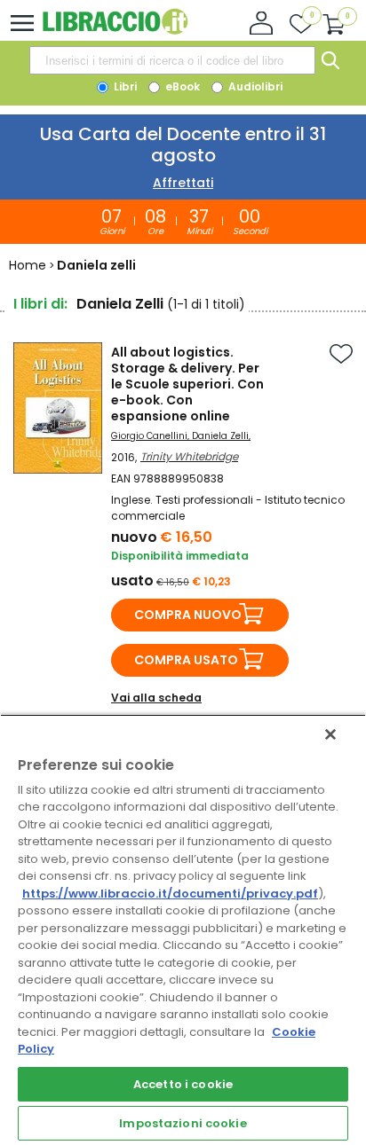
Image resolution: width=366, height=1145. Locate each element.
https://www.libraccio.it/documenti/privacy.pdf (170, 893)
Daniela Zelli (220, 436)
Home (27, 265)
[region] (183, 929)
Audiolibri (254, 86)
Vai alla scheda (156, 697)
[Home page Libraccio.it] (115, 30)
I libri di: (40, 304)
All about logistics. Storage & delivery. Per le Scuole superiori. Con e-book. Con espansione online (187, 384)
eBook (181, 86)
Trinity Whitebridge (189, 456)
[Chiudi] (330, 734)
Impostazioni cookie (182, 1123)
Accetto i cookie (183, 1084)
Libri (124, 86)
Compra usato (186, 660)
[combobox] (172, 60)
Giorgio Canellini (149, 436)
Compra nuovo (188, 614)
